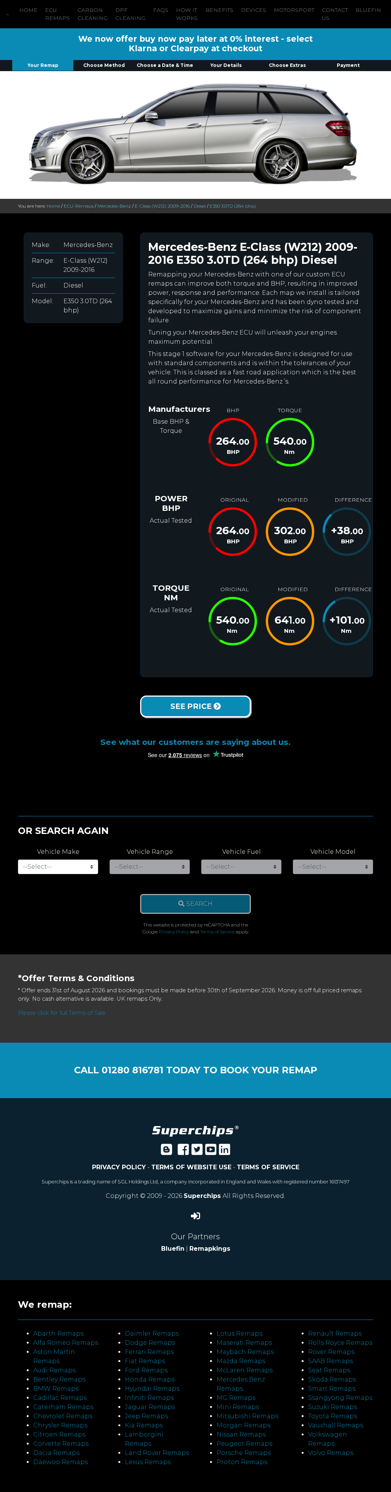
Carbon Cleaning (93, 14)
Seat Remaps (329, 1370)
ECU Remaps (57, 14)
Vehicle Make (58, 851)
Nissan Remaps (241, 1434)
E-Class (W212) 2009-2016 (162, 206)
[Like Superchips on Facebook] (183, 1152)
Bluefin (368, 10)
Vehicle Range (150, 851)
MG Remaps (236, 1397)
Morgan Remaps (243, 1425)
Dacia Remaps (56, 1452)
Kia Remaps (144, 1425)
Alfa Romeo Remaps (65, 1342)
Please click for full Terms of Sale (61, 1012)
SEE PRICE (191, 706)
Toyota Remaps (332, 1416)
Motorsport (294, 10)
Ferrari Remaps (149, 1351)
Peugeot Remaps (244, 1443)
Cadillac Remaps (60, 1397)
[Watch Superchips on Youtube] (210, 1152)
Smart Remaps (331, 1388)
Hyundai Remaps (152, 1388)
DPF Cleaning (130, 14)
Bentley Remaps (59, 1379)
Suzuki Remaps (332, 1407)
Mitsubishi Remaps (247, 1416)
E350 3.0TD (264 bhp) (233, 206)
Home (28, 10)
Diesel (200, 206)
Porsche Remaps (244, 1452)
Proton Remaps (242, 1462)
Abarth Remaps (58, 1333)
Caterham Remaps (63, 1407)
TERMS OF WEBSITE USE (191, 1167)
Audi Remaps (54, 1370)
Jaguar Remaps (150, 1407)
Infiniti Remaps (149, 1397)
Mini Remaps (238, 1407)
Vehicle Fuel (241, 851)
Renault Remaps (335, 1333)
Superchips (203, 1195)
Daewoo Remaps (60, 1462)
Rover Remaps (331, 1351)
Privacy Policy (174, 932)
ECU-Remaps (79, 206)
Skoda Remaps (332, 1379)
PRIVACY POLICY (119, 1167)
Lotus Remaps (239, 1333)
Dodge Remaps (150, 1342)
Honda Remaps (149, 1379)
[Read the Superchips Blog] (166, 1152)
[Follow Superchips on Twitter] (197, 1152)
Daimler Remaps (152, 1333)
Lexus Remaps (148, 1462)
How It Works (187, 14)
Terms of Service (217, 932)
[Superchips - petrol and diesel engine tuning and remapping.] (195, 1130)
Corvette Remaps (61, 1443)
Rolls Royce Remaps (340, 1342)
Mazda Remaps (241, 1361)
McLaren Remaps (245, 1370)
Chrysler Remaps (60, 1425)
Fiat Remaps (145, 1361)
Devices (253, 10)
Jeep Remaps (146, 1416)
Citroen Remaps (59, 1434)
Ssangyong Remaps (340, 1397)
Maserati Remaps (244, 1342)
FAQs (160, 10)
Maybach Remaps (245, 1351)
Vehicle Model (332, 851)
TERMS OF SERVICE (268, 1167)
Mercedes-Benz (114, 206)
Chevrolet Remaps (62, 1416)
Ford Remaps (146, 1370)
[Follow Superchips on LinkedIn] (224, 1152)
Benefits (219, 10)
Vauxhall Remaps (335, 1425)
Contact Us (335, 14)
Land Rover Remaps (157, 1452)
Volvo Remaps (330, 1452)
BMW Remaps (56, 1388)
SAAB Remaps (330, 1361)
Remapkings (209, 1248)
